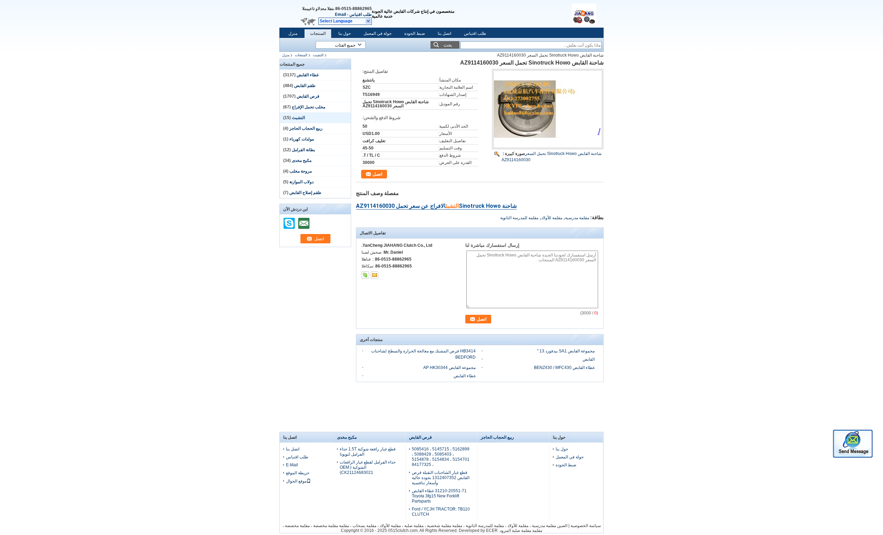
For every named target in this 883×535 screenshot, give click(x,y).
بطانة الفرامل (303, 149)
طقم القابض (305, 85)
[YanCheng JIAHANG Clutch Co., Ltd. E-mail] (374, 275)
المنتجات (318, 33)
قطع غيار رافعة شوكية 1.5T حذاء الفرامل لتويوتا (368, 452)
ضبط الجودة (414, 33)
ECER (492, 530)
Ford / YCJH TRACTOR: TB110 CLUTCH (441, 512)
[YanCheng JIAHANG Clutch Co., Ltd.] (368, 21)
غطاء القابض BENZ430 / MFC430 (564, 367)
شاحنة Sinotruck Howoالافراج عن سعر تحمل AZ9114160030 (436, 206)
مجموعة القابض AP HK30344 (449, 367)
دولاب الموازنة (301, 181)
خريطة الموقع (297, 472)
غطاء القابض (308, 74)
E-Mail (292, 465)
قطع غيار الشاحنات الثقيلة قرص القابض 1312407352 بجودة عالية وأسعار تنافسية (440, 477)
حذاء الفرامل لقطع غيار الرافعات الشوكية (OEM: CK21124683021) (368, 467)
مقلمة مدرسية (577, 217)
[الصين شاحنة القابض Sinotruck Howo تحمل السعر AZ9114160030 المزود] (548, 109)
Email (340, 14)
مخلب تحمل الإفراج (308, 107)
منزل (292, 33)
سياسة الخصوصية (586, 525)
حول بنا (344, 33)
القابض (589, 359)
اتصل (378, 174)
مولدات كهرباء (301, 139)
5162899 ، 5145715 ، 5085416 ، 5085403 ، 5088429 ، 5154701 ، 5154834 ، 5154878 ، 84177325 (440, 457)
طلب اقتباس (360, 14)
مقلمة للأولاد (551, 217)
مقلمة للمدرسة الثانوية (519, 217)
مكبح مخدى (301, 160)
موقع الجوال (296, 481)
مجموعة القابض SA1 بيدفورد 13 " (566, 351)
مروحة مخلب (300, 171)
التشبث (318, 55)
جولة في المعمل (377, 33)
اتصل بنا (444, 33)
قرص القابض (308, 96)
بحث (448, 45)
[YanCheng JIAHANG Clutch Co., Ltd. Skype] (365, 275)
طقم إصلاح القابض (305, 192)
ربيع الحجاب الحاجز (306, 128)
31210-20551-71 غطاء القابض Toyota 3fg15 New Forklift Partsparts (439, 496)
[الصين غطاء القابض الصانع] (588, 14)
